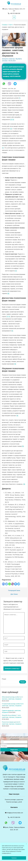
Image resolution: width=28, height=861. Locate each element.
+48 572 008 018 (15, 13)
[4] (11, 128)
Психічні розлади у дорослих (14, 799)
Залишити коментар (8, 59)
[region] (14, 851)
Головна (4, 24)
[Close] (26, 844)
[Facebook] (3, 584)
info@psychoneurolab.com (15, 812)
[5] (3, 148)
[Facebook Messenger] (15, 584)
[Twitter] (6, 584)
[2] (11, 119)
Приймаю (14, 858)
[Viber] (12, 584)
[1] (19, 98)
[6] (8, 293)
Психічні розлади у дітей (14, 802)
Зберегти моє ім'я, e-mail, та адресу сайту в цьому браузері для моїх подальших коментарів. (13, 660)
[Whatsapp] (9, 584)
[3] (13, 119)
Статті (11, 24)
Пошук (4, 679)
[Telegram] (18, 584)
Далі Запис (14, 594)
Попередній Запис (14, 590)
